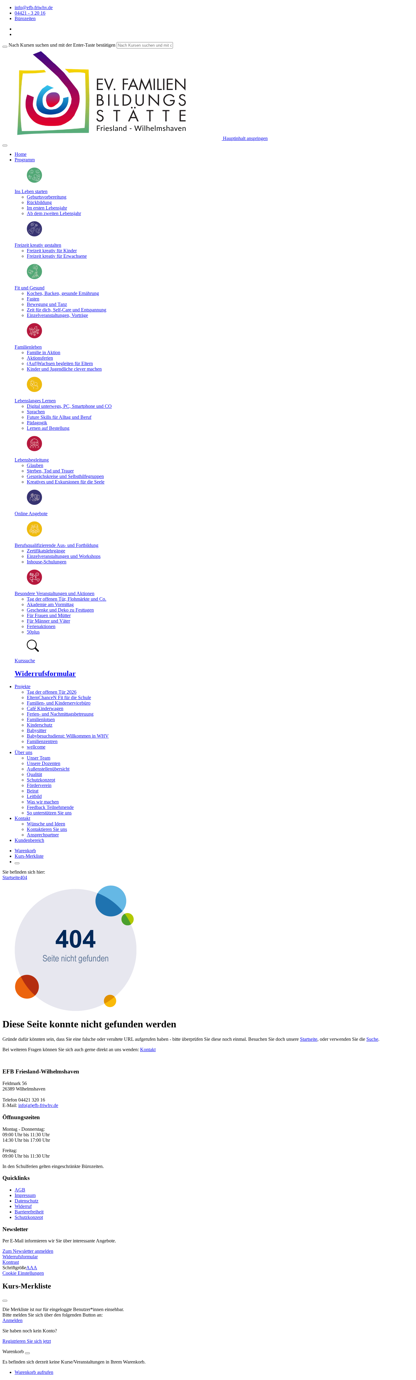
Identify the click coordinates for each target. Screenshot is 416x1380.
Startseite (11, 877)
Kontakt (148, 1049)
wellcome (36, 746)
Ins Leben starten (31, 191)
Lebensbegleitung (32, 459)
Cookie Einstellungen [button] (23, 1273)
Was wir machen (43, 801)
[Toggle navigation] (4, 145)
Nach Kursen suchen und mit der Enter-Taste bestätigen (62, 45)
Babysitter (36, 730)
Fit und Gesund (29, 287)
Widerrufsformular (45, 673)
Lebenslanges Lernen (35, 400)
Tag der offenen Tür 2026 (51, 692)
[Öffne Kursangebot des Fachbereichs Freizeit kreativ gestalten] (34, 234)
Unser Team (38, 757)
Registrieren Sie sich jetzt (26, 1341)
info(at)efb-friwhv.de (38, 1105)
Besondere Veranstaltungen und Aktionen (54, 593)
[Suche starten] (4, 47)
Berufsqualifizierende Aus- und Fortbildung (56, 545)
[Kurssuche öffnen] (17, 863)
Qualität (34, 774)
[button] (27, 1251)
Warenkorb (25, 850)
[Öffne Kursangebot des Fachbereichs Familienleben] (34, 336)
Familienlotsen (41, 719)
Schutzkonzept (41, 779)
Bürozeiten (25, 18)
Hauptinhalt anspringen (245, 138)
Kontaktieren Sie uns (47, 829)
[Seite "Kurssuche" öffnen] (33, 650)
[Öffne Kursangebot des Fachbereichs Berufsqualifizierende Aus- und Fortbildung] (34, 534)
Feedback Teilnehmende (50, 807)
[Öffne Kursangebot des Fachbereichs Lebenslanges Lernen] (34, 390)
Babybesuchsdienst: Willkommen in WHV (68, 736)
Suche (372, 1039)
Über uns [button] (23, 752)
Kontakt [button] (22, 818)
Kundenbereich (29, 840)
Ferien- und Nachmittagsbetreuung (60, 714)
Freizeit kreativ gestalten (38, 245)
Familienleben (28, 347)
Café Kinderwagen (45, 708)
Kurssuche (25, 660)
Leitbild (34, 796)
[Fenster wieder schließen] (4, 1301)
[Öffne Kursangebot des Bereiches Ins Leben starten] (34, 181)
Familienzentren (42, 741)
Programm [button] (25, 159)
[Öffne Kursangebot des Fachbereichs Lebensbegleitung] (34, 449)
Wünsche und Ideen (46, 823)
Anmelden (12, 1320)
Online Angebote (31, 513)
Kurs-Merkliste (29, 856)
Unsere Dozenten (43, 763)
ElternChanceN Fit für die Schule (59, 697)
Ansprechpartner (43, 834)
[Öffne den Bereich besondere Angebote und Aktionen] (34, 583)
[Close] (27, 1353)
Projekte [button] (22, 686)
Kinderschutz (39, 725)
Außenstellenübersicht (48, 768)
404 (23, 877)
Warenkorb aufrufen (34, 1372)
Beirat (32, 790)
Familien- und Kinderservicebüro (58, 703)
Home (20, 154)
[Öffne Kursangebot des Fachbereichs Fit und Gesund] (34, 277)
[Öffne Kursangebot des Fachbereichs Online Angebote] (34, 503)
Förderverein (39, 785)
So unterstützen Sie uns (49, 812)
